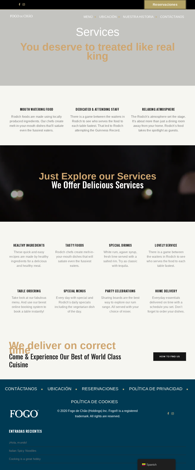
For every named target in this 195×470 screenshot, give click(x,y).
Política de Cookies (94, 401)
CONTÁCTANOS (172, 16)
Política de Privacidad (155, 388)
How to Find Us (169, 356)
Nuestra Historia (138, 16)
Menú (88, 16)
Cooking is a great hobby (25, 458)
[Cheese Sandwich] (73, 331)
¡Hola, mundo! (18, 442)
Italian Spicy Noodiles (22, 450)
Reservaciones (100, 388)
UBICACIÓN (108, 16)
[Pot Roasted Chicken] (24, 331)
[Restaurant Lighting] (122, 331)
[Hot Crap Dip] (171, 331)
